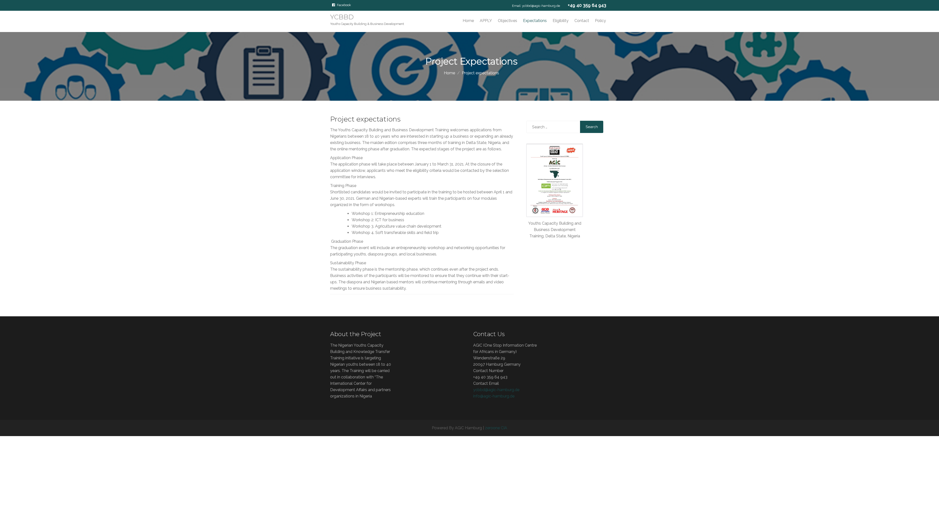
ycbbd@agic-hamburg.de (541, 6)
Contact (581, 20)
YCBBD (342, 17)
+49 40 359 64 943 (587, 5)
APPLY (486, 20)
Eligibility (561, 20)
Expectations (535, 20)
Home (468, 20)
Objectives (507, 20)
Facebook (344, 5)
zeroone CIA (496, 428)
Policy (600, 20)
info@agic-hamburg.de (493, 396)
